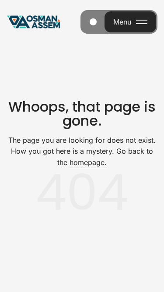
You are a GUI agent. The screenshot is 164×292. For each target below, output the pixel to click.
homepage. (88, 162)
